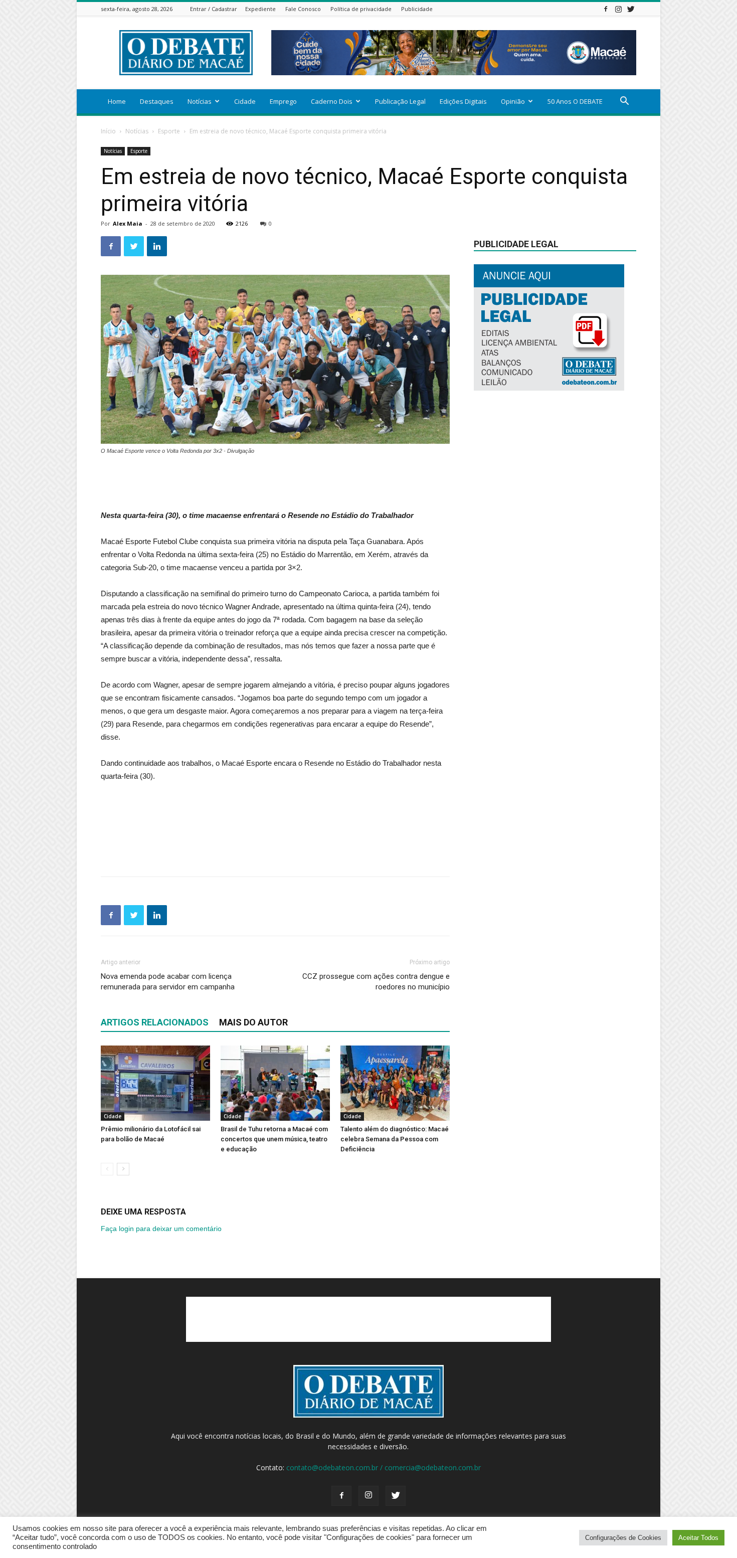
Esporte (169, 131)
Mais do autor (253, 1022)
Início (108, 131)
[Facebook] (605, 9)
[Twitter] (630, 9)
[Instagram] (618, 9)
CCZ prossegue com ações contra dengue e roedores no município (376, 981)
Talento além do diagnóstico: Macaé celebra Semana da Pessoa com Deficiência (394, 1139)
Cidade (245, 101)
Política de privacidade (361, 9)
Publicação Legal (400, 101)
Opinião (513, 101)
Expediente (260, 9)
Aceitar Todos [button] (698, 1537)
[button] (624, 102)
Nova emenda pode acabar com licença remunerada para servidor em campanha (168, 981)
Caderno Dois (331, 101)
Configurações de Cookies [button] (623, 1537)
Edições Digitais (463, 101)
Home (117, 101)
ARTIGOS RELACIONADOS (155, 1022)
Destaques (156, 101)
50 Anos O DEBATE (575, 101)
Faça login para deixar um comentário (161, 1229)
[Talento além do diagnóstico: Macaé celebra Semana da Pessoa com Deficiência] (395, 1083)
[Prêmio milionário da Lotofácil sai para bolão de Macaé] (155, 1083)
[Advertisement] (275, 483)
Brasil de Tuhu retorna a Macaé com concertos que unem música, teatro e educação (274, 1139)
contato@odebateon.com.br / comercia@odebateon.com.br (383, 1467)
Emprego (283, 101)
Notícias (200, 101)
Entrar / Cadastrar (213, 9)
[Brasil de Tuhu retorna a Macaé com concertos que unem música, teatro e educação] (275, 1083)
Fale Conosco (303, 9)
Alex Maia (127, 223)
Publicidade (417, 9)
